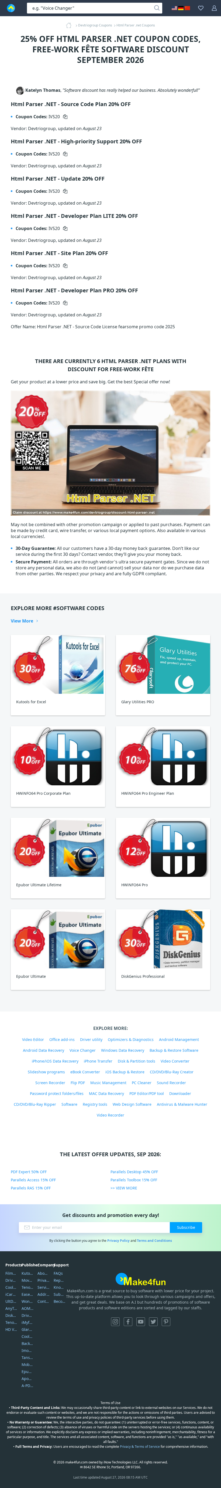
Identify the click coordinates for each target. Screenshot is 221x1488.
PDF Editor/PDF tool (146, 1093)
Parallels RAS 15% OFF (31, 1188)
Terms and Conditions (154, 1240)
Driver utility (91, 1039)
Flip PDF (78, 1082)
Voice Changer (83, 1050)
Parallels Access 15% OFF (33, 1179)
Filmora (11, 1273)
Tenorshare (28, 1287)
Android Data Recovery (43, 1050)
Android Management (179, 1039)
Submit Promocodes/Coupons (60, 1294)
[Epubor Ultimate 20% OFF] (58, 938)
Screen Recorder (50, 1082)
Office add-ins (62, 1039)
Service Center (43, 1287)
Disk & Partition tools (136, 1061)
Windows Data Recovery (122, 1050)
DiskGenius (11, 1315)
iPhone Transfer (98, 1061)
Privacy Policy (118, 1240)
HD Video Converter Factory (11, 1329)
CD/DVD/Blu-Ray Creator (172, 1071)
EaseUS (28, 1294)
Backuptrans (28, 1343)
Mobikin (28, 1364)
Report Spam (60, 1280)
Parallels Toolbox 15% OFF (133, 1179)
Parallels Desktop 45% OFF (134, 1171)
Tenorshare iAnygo (11, 1322)
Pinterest (166, 1321)
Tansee (28, 1357)
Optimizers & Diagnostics (131, 1039)
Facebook (128, 1321)
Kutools (28, 1273)
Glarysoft (28, 1329)
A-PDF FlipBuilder (28, 1385)
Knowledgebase (60, 1287)
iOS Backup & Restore (124, 1071)
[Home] (70, 25)
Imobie (28, 1350)
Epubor (28, 1371)
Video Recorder (110, 1115)
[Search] (156, 8)
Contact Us (43, 1301)
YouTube (140, 1321)
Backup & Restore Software (174, 1050)
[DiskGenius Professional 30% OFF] (163, 938)
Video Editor (33, 1039)
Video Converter (175, 1061)
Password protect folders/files (57, 1093)
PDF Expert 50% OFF (29, 1171)
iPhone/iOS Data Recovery (55, 1061)
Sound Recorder (171, 1082)
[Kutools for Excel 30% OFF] (58, 664)
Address (43, 1294)
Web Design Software (132, 1104)
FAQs (58, 1273)
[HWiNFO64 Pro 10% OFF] (163, 847)
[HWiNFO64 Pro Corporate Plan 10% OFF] (58, 755)
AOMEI (28, 1308)
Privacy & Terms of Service (140, 1446)
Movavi (28, 1280)
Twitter (153, 1321)
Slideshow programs (46, 1071)
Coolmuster (11, 1287)
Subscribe (186, 1227)
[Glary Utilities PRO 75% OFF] (163, 664)
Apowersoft (28, 1378)
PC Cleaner (141, 1082)
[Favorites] (201, 8)
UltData (11, 1301)
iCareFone (11, 1294)
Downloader (180, 1093)
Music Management (108, 1082)
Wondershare (28, 1301)
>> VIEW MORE (123, 1188)
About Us (43, 1273)
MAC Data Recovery (106, 1093)
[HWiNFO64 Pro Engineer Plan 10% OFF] (163, 755)
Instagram (115, 1321)
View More (22, 621)
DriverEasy (11, 1280)
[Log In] (214, 8)
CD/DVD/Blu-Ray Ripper (35, 1104)
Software (69, 1104)
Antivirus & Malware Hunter (182, 1104)
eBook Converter (85, 1071)
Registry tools (95, 1104)
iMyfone (28, 1322)
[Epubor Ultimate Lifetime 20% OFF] (58, 847)
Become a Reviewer (60, 1301)
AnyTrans (11, 1308)
